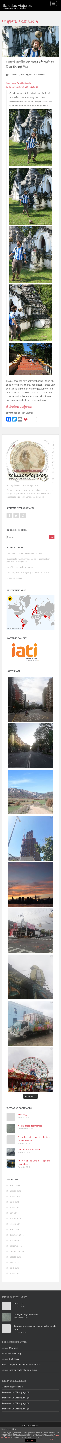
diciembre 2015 (17, 1235)
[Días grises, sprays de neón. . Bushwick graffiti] (30, 977)
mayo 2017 (15, 1196)
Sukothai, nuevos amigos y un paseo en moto (28, 572)
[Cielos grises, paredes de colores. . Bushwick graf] (30, 1023)
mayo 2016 (15, 1207)
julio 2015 (14, 1262)
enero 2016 (15, 1229)
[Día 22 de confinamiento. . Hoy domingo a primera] (30, 745)
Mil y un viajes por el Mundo (15, 1364)
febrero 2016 (16, 1224)
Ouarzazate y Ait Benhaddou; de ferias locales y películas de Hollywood (28, 560)
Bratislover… (15, 1359)
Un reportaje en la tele (12, 1386)
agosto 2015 (15, 1257)
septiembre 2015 (17, 1251)
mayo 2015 (15, 1273)
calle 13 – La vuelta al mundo (20, 567)
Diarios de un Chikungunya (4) (16, 1397)
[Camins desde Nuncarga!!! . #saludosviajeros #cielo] (30, 792)
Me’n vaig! (22, 1114)
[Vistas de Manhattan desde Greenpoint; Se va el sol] (30, 884)
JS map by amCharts (14, 628)
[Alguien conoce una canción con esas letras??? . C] (30, 838)
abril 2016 (14, 1213)
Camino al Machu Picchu (29, 1149)
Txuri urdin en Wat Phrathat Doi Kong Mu (30, 64)
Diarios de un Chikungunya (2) (16, 1408)
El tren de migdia (14, 578)
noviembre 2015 (17, 1240)
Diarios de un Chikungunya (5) (16, 1392)
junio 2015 (14, 1268)
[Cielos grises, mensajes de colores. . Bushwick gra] (30, 930)
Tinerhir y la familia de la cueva (23, 1370)
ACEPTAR (30, 1441)
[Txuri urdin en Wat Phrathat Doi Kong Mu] (30, 41)
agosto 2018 (15, 1191)
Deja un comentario (37, 74)
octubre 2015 (16, 1246)
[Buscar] (51, 537)
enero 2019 (15, 1185)
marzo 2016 (15, 1218)
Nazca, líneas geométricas (30, 1125)
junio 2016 (14, 1202)
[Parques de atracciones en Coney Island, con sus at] (30, 1069)
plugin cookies (55, 1439)
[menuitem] (44, 614)
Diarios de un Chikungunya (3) (16, 1403)
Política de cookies (30, 1426)
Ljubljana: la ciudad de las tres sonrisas (24, 553)
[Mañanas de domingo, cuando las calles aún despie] (30, 699)
